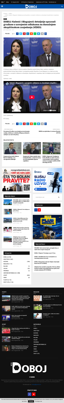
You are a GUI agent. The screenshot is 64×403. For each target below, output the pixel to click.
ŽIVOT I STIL (7, 282)
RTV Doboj (17, 204)
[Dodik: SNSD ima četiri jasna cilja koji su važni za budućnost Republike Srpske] (6, 308)
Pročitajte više (38, 401)
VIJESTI (5, 280)
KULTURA (6, 261)
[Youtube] (33, 394)
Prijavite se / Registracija (28, 2)
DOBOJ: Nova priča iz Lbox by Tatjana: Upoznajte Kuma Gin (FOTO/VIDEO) (21, 229)
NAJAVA (6, 266)
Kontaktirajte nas (52, 2)
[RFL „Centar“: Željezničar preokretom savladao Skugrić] (6, 339)
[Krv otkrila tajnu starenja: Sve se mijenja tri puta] (38, 298)
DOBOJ (5, 257)
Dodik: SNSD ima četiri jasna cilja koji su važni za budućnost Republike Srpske (21, 308)
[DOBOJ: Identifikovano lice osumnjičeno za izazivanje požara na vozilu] (8, 220)
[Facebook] (29, 394)
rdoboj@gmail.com (36, 384)
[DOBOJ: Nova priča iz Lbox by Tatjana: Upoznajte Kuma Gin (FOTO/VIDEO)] (8, 230)
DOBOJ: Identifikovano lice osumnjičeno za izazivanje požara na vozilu (20, 220)
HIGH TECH (6, 259)
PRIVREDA (6, 270)
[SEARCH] (58, 197)
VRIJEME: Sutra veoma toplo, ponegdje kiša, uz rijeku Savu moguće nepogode (21, 201)
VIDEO (5, 277)
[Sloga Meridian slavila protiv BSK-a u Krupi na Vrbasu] (6, 330)
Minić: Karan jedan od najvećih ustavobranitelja (19, 316)
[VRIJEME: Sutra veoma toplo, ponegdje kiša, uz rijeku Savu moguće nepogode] (8, 202)
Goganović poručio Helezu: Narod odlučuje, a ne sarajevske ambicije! (11, 158)
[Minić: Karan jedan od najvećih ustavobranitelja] (6, 317)
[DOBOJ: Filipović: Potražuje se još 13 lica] (8, 211)
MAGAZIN (6, 263)
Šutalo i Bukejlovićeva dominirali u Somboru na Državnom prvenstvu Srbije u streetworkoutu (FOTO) (20, 347)
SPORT (5, 275)
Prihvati (31, 401)
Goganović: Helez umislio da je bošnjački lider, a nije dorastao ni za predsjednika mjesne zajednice (32, 159)
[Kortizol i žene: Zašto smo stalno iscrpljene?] (38, 316)
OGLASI (5, 268)
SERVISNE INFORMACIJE (10, 273)
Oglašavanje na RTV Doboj (41, 2)
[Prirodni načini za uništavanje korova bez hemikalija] (38, 307)
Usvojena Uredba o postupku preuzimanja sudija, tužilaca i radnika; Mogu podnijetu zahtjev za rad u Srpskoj (17, 133)
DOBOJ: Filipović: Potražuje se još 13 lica (44, 253)
